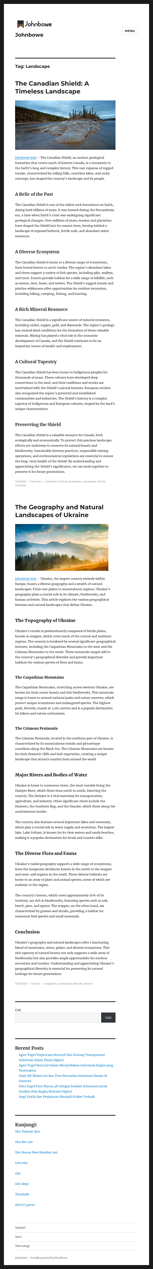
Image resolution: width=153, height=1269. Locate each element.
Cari (18, 1010)
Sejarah (20, 1227)
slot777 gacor (25, 1205)
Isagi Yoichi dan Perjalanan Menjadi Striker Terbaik (57, 1097)
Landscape (89, 481)
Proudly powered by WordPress (49, 1257)
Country (35, 983)
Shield (101, 481)
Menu (130, 31)
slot (18, 1173)
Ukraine (88, 983)
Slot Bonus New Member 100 (36, 1152)
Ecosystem (75, 481)
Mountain (36, 481)
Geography (50, 983)
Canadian (51, 481)
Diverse (63, 481)
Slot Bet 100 (24, 1142)
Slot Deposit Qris (27, 1131)
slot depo (22, 1184)
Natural (77, 983)
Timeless (20, 485)
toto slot (21, 1163)
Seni (18, 1237)
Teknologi (22, 1246)
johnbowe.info (26, 157)
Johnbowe (29, 35)
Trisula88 (22, 1194)
